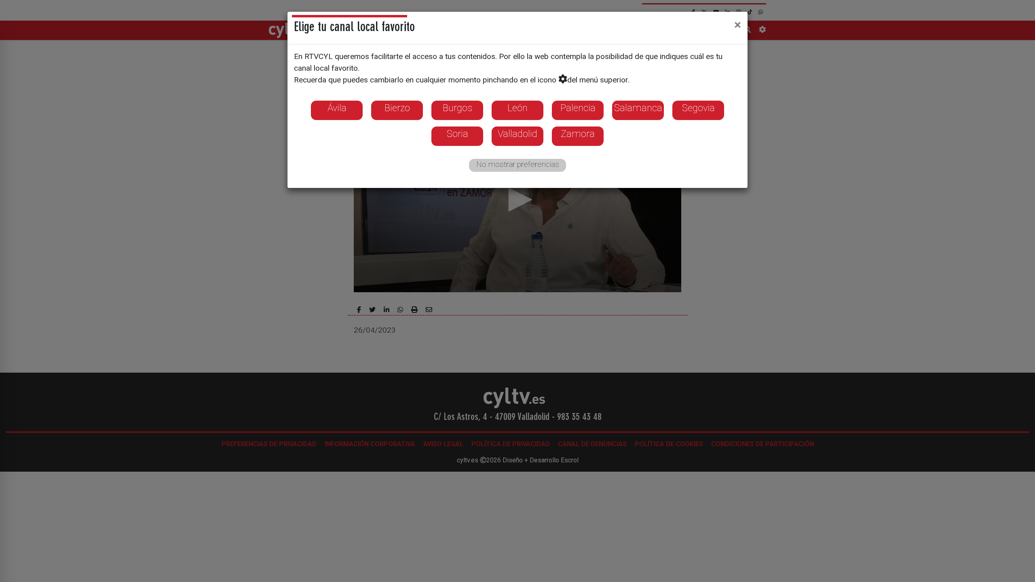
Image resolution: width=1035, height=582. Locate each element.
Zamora (578, 133)
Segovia (698, 108)
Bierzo (397, 108)
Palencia (578, 108)
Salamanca (638, 108)
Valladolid (517, 133)
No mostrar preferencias (517, 164)
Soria (457, 133)
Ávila (336, 108)
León (517, 108)
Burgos (457, 108)
